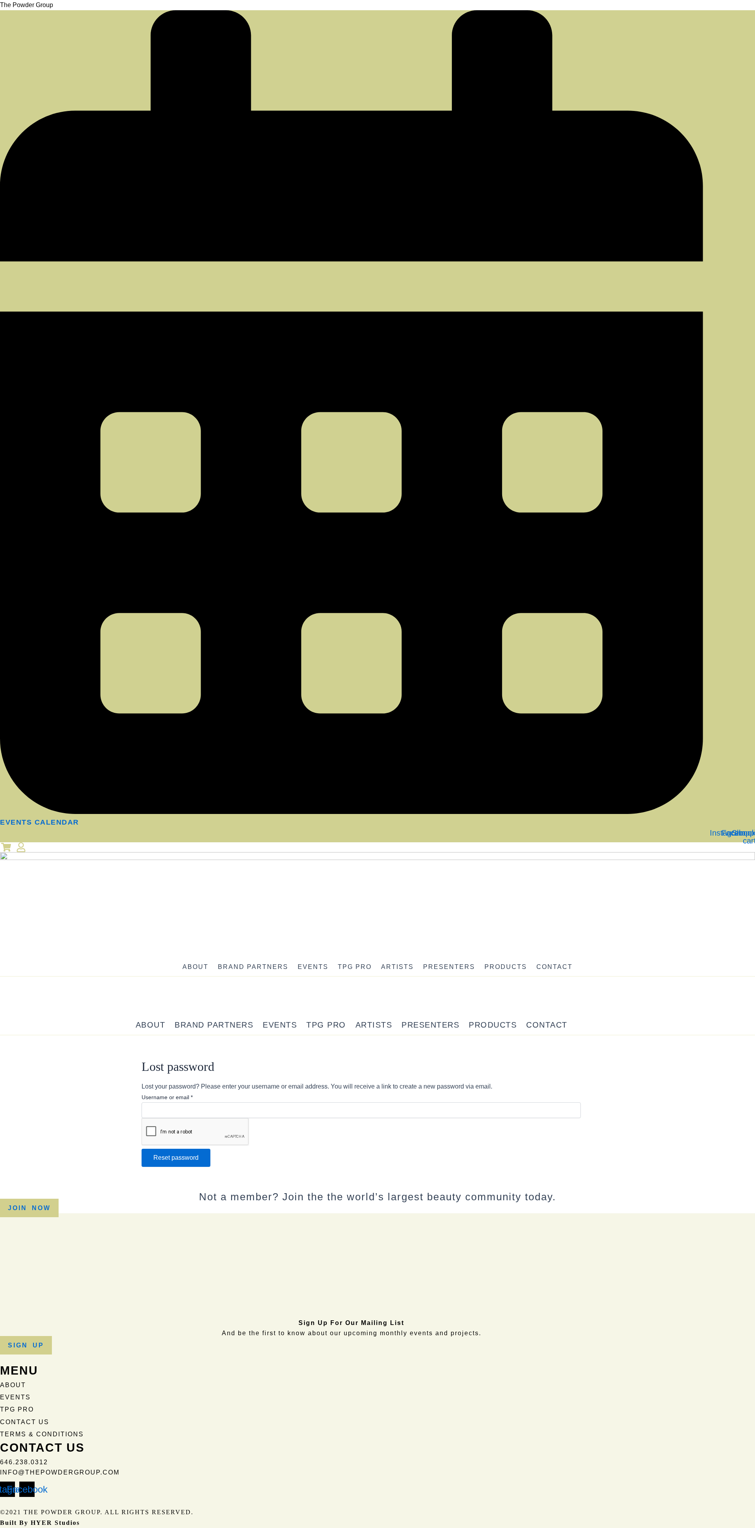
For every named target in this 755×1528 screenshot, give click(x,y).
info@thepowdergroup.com (60, 1472)
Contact (554, 966)
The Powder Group (26, 5)
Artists (397, 966)
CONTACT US (24, 1422)
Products (505, 966)
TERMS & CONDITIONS (42, 1434)
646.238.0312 (24, 1462)
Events (313, 966)
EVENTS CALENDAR (39, 822)
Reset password (176, 1157)
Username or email (167, 1097)
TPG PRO (355, 966)
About (195, 966)
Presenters (449, 966)
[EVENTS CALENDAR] (351, 811)
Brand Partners (253, 966)
